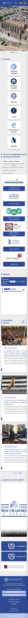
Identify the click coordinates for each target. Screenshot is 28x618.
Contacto (14, 604)
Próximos (13, 281)
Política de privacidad (14, 601)
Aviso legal (14, 603)
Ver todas (23, 321)
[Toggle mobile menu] (15, 2)
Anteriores (22, 281)
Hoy (17, 281)
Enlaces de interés (14, 611)
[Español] (20, 2)
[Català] (25, 2)
